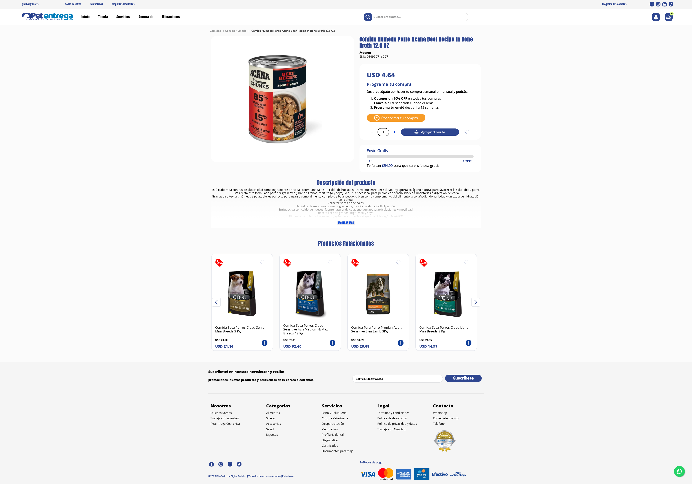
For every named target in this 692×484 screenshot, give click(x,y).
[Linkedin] (664, 4)
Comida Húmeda (235, 30)
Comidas (215, 30)
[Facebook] (652, 4)
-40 (424, 263)
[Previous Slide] (216, 302)
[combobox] (416, 17)
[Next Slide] (475, 302)
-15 (220, 263)
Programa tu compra (399, 117)
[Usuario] (656, 17)
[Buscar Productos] (368, 17)
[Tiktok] (671, 4)
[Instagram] (658, 4)
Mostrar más (346, 223)
